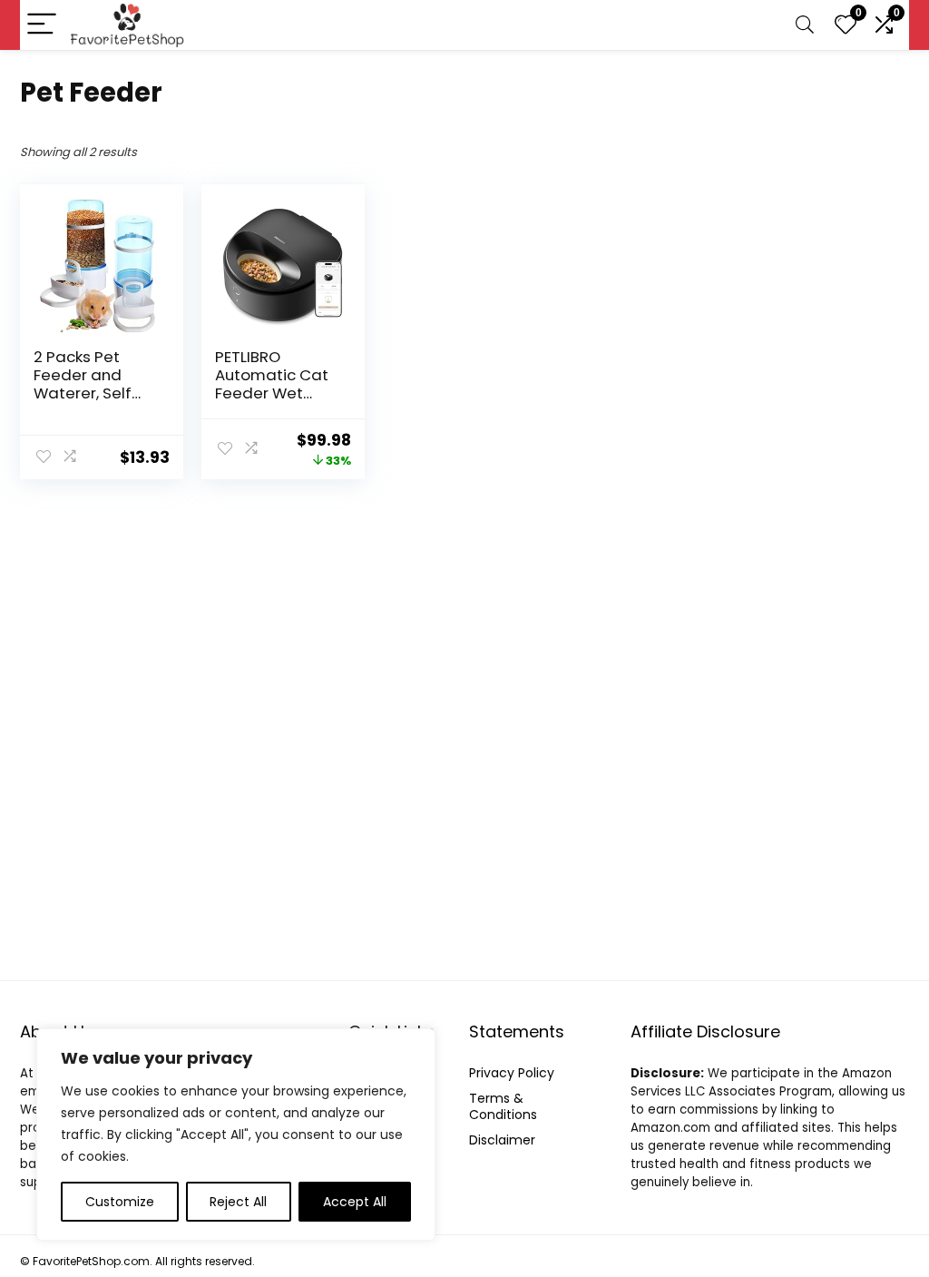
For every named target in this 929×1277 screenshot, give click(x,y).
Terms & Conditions (503, 1106)
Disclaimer (502, 1140)
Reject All (238, 1202)
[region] (235, 1134)
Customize (119, 1202)
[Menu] (42, 25)
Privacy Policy (511, 1073)
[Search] (804, 25)
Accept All (354, 1202)
